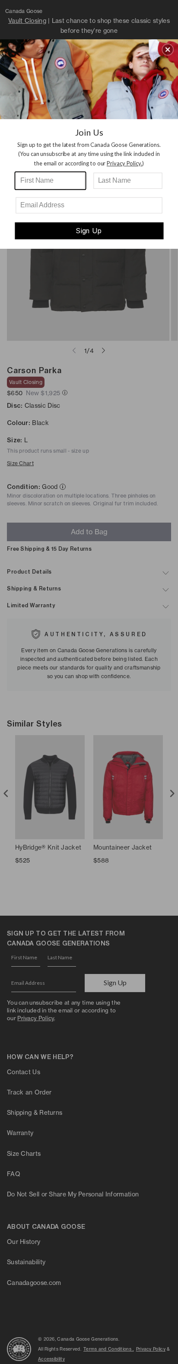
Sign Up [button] (89, 230)
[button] (167, 49)
